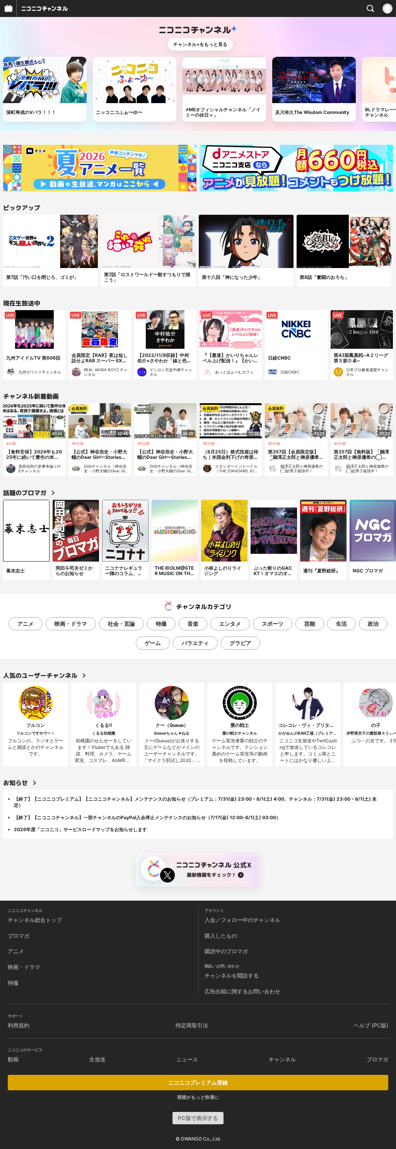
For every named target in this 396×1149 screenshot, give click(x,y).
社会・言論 (121, 623)
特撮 (161, 623)
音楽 (193, 623)
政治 (373, 623)
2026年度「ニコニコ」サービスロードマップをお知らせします (80, 829)
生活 (341, 623)
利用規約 (18, 1025)
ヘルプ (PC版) (371, 1025)
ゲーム (153, 643)
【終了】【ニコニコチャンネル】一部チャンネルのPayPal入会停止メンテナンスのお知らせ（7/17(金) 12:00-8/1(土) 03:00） (147, 817)
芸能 (309, 623)
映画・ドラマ (71, 623)
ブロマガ (18, 935)
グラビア (240, 643)
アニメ (25, 623)
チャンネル (282, 1059)
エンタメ (230, 623)
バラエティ (195, 643)
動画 (13, 1059)
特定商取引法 (192, 1025)
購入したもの (221, 935)
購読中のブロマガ (226, 951)
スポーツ (272, 623)
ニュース (187, 1059)
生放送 (97, 1059)
